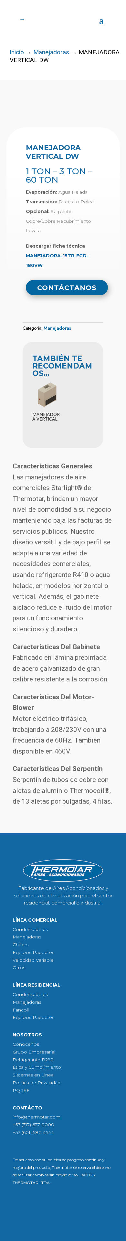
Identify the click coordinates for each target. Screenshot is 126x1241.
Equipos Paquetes (33, 952)
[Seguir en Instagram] (21, 1204)
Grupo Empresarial (34, 1052)
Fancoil (21, 1010)
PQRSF (21, 1090)
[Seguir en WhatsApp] (96, 1204)
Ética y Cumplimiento (37, 1067)
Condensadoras (30, 929)
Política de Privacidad (36, 1083)
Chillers (20, 944)
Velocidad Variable (33, 960)
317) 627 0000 (38, 1125)
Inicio (17, 52)
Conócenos (26, 1044)
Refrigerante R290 (33, 1060)
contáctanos (67, 288)
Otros (19, 967)
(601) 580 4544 (38, 1132)
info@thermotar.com (36, 1117)
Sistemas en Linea (33, 1075)
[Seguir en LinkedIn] (77, 1204)
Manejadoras (51, 52)
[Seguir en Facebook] (39, 1204)
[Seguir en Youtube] (58, 1204)
